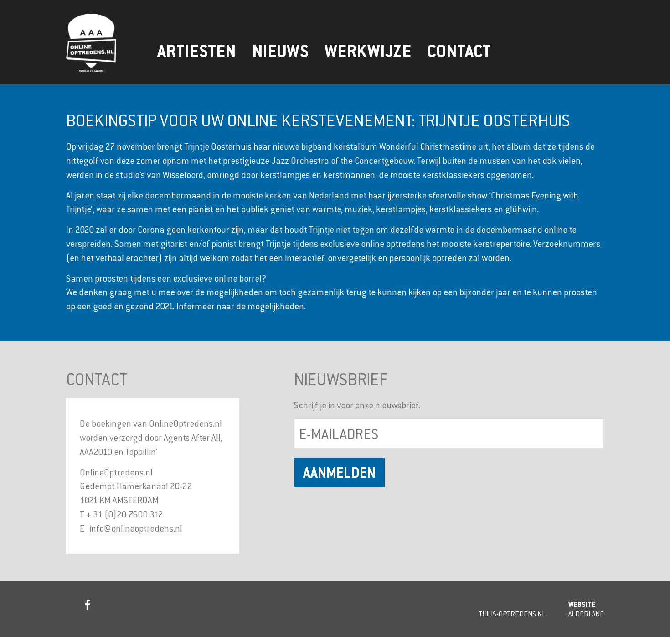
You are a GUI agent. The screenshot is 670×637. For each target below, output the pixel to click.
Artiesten (196, 51)
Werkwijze (368, 51)
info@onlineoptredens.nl (135, 528)
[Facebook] (86, 607)
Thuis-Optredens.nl (512, 613)
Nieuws (280, 51)
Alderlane (586, 613)
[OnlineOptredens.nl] (107, 43)
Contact (459, 51)
